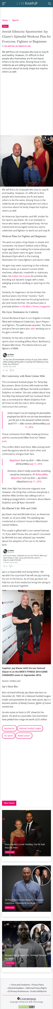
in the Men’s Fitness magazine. (35, 306)
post (4, 441)
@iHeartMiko (41, 474)
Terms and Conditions (20, 985)
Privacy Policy (38, 985)
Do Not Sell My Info (39, 991)
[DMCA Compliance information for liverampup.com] (26, 1006)
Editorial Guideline (16, 988)
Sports (15, 20)
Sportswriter (9, 728)
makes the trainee (21, 276)
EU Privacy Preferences (18, 991)
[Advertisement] (26, 104)
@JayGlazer (15, 460)
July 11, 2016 (36, 463)
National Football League (30, 728)
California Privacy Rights (36, 988)
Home (5, 20)
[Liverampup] (27, 3)
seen (33, 328)
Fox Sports (8, 735)
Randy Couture (24, 735)
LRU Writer (9, 46)
